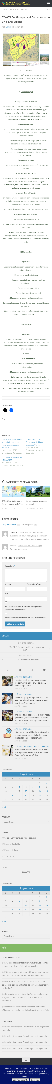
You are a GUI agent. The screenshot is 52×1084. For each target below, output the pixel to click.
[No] (48, 1074)
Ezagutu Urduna (11, 850)
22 (40, 795)
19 (19, 795)
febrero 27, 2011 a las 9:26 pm (31, 532)
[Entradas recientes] (8, 670)
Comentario (10, 566)
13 (26, 791)
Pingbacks (30, 525)
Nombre (8, 584)
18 (12, 795)
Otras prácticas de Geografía (15, 10)
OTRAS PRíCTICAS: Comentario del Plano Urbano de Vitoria (34, 442)
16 (46, 791)
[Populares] (20, 670)
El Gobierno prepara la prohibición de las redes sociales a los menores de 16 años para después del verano (31, 700)
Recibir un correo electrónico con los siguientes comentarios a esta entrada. (23, 608)
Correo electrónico (34, 584)
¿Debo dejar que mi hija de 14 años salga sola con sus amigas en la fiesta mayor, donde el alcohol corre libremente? (32, 735)
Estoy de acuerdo (20, 1080)
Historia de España (41, 746)
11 (12, 791)
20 (26, 795)
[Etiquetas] (44, 670)
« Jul (4, 807)
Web (6, 594)
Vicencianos (9, 856)
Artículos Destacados (23, 677)
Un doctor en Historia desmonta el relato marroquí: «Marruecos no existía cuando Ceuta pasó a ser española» (32, 752)
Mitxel (8, 27)
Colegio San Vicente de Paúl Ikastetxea (20, 838)
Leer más (35, 1080)
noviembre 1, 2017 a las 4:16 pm (30, 546)
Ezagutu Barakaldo (12, 844)
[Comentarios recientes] (32, 670)
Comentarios (12, 525)
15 (40, 791)
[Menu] (48, 3)
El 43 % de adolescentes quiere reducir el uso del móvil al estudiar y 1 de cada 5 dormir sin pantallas (31, 683)
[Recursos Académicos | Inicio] (20, 3)
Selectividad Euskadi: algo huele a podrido (30, 1036)
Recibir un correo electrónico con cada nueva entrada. (26, 618)
